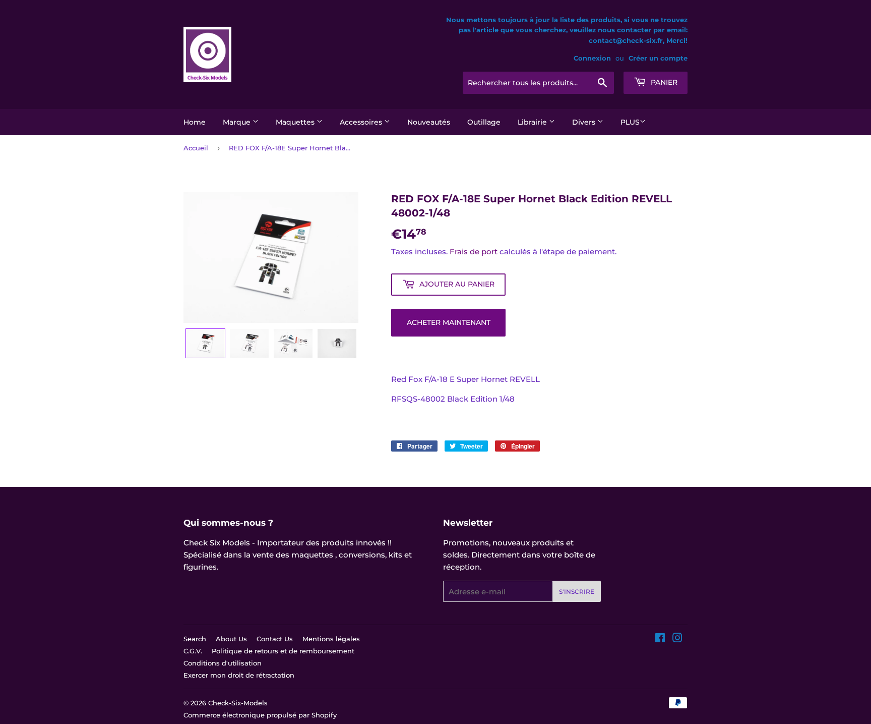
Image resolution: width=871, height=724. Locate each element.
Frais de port (473, 251)
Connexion (592, 58)
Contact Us (275, 639)
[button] (205, 343)
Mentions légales (331, 639)
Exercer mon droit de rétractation (238, 675)
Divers (584, 122)
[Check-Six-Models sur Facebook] (660, 639)
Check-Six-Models (238, 703)
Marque (238, 122)
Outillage (484, 122)
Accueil (195, 148)
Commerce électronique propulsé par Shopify (260, 715)
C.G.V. (192, 651)
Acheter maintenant (448, 322)
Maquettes (296, 122)
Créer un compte (658, 58)
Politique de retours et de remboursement (283, 651)
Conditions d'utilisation (222, 663)
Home (194, 122)
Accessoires (362, 122)
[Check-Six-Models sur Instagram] (677, 639)
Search (194, 639)
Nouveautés (428, 122)
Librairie (533, 122)
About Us (231, 639)
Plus (630, 122)
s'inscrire (576, 591)
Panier (663, 82)
